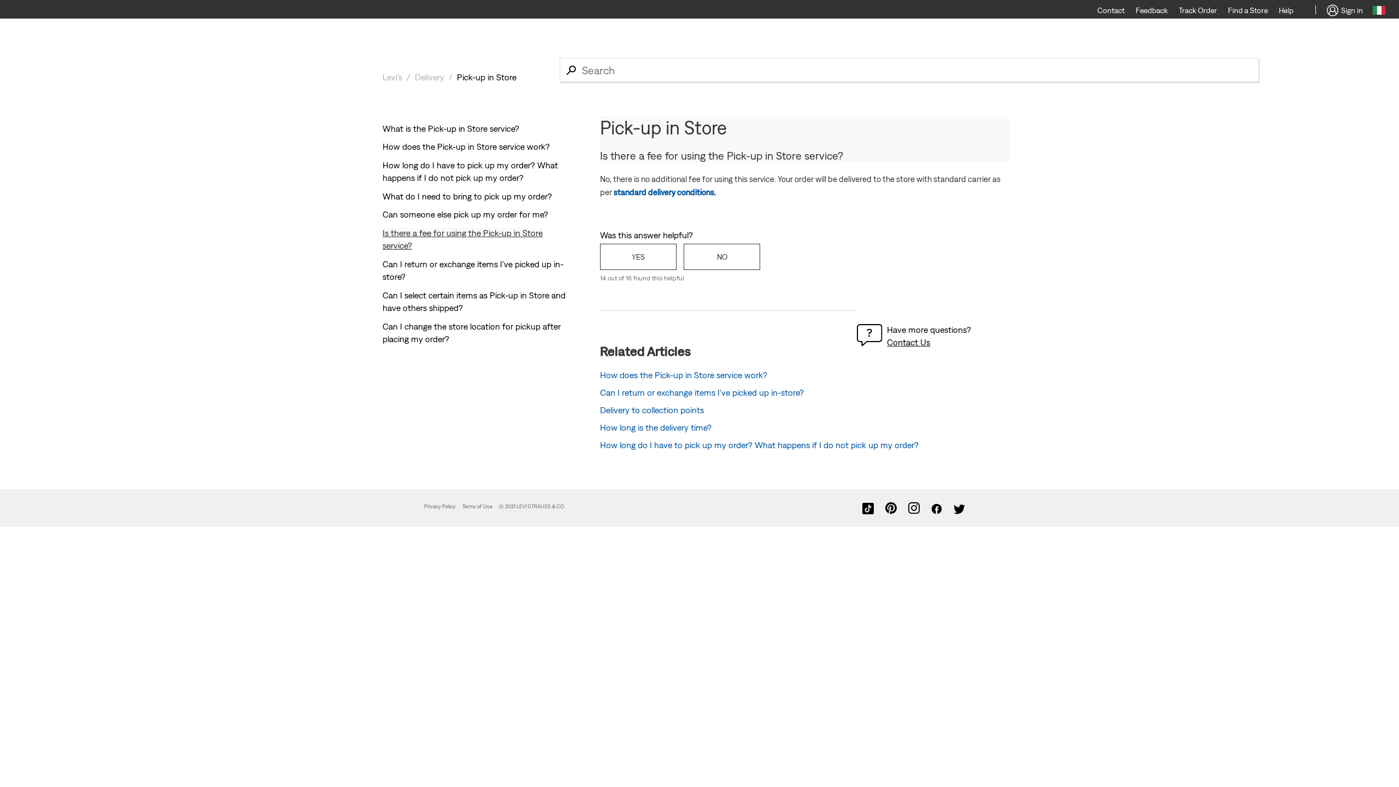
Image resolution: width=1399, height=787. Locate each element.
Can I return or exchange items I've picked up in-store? (702, 392)
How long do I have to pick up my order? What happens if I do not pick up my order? (759, 445)
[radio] (638, 257)
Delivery (429, 77)
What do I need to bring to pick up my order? (467, 196)
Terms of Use (477, 506)
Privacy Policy (440, 506)
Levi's (392, 77)
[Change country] (1379, 12)
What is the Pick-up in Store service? (451, 128)
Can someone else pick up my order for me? (465, 214)
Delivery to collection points (652, 410)
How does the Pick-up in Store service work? (466, 146)
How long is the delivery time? (656, 427)
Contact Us (908, 342)
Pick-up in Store (486, 77)
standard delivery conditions (664, 192)
